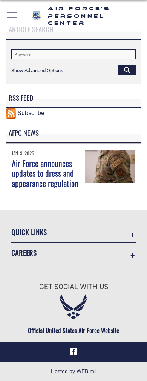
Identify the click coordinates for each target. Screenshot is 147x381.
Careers (24, 252)
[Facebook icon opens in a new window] (73, 351)
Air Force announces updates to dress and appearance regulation (45, 173)
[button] (12, 16)
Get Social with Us (73, 286)
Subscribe (31, 113)
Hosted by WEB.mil (73, 371)
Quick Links (29, 231)
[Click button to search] (127, 69)
